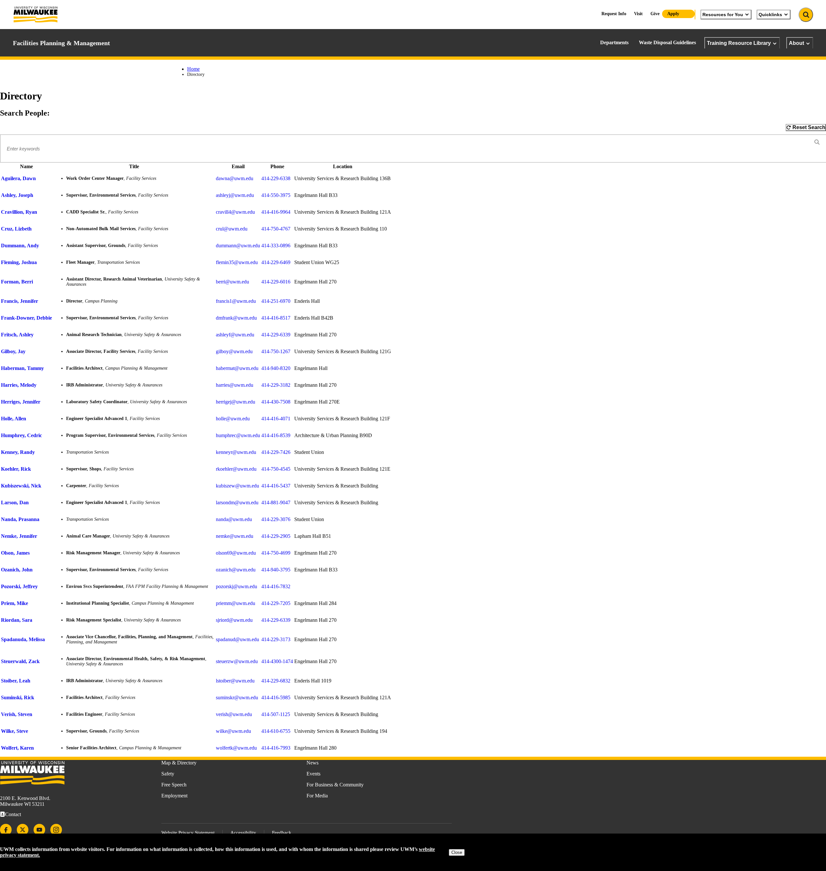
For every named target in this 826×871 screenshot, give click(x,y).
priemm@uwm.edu (235, 603)
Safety (167, 773)
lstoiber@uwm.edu (235, 680)
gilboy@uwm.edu (234, 351)
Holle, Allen (13, 418)
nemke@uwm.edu (234, 536)
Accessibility (243, 832)
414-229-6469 (275, 262)
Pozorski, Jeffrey (19, 586)
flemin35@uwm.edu (237, 262)
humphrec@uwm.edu (238, 435)
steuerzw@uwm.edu (237, 661)
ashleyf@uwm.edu (235, 334)
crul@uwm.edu (231, 228)
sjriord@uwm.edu (234, 620)
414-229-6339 (275, 334)
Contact (13, 814)
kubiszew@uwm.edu (237, 485)
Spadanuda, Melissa (23, 639)
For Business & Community (335, 784)
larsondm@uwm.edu (237, 502)
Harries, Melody (18, 385)
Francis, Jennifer (19, 301)
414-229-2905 (275, 536)
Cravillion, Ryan (19, 212)
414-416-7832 (275, 586)
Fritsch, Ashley (17, 334)
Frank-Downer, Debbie (26, 318)
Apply (673, 13)
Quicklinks (770, 14)
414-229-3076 (275, 519)
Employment (174, 795)
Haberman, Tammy (22, 368)
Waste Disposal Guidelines (667, 42)
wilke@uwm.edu (233, 731)
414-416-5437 (275, 485)
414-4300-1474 (277, 661)
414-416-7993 (275, 748)
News (312, 762)
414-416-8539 (275, 435)
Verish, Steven (16, 714)
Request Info (613, 13)
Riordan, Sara (16, 620)
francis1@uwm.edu (236, 301)
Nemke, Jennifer (19, 536)
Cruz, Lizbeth (16, 228)
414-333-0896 (275, 245)
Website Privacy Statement (188, 832)
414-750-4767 (275, 228)
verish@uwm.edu (234, 714)
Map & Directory (178, 762)
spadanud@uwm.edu (237, 639)
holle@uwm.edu (233, 418)
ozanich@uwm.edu (236, 569)
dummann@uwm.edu (238, 245)
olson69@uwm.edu (236, 553)
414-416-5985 (275, 697)
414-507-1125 (275, 714)
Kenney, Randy (18, 452)
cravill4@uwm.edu (235, 212)
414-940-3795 (275, 569)
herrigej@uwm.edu (235, 402)
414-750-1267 (275, 351)
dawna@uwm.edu (234, 178)
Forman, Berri (17, 281)
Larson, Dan (15, 502)
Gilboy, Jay (13, 351)
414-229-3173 (275, 639)
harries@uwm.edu (234, 385)
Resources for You (722, 14)
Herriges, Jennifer (20, 402)
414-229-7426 (275, 452)
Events (313, 773)
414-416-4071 (275, 418)
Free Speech (173, 784)
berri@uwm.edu (232, 281)
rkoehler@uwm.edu (236, 469)
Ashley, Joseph (17, 195)
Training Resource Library (739, 43)
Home (193, 69)
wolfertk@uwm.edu (236, 748)
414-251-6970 (275, 301)
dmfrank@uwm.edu (236, 318)
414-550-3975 (275, 195)
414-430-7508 (275, 402)
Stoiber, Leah (15, 680)
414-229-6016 (275, 281)
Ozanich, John (17, 569)
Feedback (281, 832)
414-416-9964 (275, 212)
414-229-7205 (275, 603)
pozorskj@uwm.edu (236, 586)
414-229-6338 (275, 178)
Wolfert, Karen (17, 748)
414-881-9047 (275, 502)
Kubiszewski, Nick (21, 485)
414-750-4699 (275, 553)
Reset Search (808, 127)
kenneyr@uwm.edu (236, 452)
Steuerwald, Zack (20, 661)
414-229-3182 (275, 385)
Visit (638, 13)
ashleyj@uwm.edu (235, 195)
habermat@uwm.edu (237, 368)
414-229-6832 (275, 680)
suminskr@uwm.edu (237, 697)
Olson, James (15, 553)
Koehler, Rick (16, 469)
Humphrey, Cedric (21, 435)
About (796, 43)
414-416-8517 (275, 318)
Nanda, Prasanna (20, 519)
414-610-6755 (275, 731)
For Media (317, 795)
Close (456, 852)
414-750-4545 (275, 469)
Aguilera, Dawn (18, 178)
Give (655, 13)
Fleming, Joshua (19, 262)
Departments (614, 42)
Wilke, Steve (14, 731)
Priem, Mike (14, 603)
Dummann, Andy (20, 245)
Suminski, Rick (17, 697)
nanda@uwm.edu (234, 519)
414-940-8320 (275, 368)
